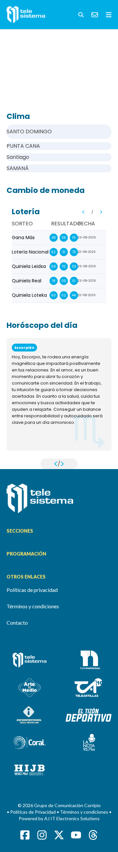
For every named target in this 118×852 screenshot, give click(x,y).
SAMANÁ (18, 168)
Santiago (18, 157)
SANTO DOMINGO (29, 131)
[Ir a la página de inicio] (59, 498)
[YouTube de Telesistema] (76, 835)
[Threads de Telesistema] (93, 835)
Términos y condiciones (33, 606)
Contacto (17, 622)
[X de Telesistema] (59, 835)
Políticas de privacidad (32, 590)
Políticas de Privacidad (33, 812)
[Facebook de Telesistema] (25, 835)
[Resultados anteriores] (83, 212)
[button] (81, 14)
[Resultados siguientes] (101, 212)
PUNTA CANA (23, 146)
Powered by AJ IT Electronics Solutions (59, 818)
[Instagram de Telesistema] (42, 835)
